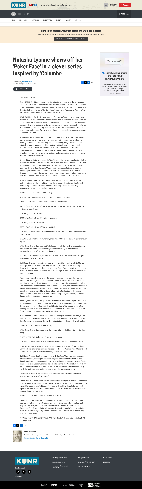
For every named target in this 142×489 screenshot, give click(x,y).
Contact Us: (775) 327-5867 (86, 462)
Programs (23, 20)
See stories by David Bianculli (36, 438)
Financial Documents (58, 462)
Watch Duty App (83, 34)
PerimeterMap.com (62, 34)
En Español (47, 20)
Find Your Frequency (84, 466)
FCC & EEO (106, 462)
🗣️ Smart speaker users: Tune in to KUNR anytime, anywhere (114, 76)
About (68, 20)
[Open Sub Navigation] (16, 20)
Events (59, 20)
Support (78, 20)
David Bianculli (27, 82)
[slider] (22, 14)
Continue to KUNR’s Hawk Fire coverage (71, 39)
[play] (13, 14)
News (13, 20)
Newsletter (113, 5)
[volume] (19, 14)
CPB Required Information (60, 458)
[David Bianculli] (17, 436)
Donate (126, 5)
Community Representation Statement (60, 466)
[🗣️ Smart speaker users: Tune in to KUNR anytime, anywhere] (114, 61)
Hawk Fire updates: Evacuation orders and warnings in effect (71, 30)
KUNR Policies (107, 458)
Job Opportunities (83, 458)
